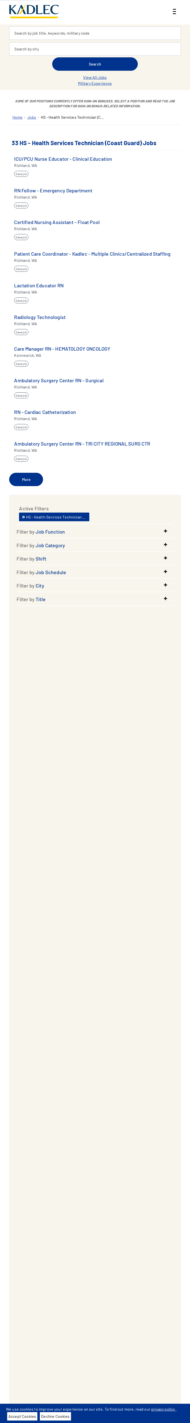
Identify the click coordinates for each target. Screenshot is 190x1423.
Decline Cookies (55, 1416)
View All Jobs (95, 77)
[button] (95, 531)
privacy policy (163, 1409)
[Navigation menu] (174, 7)
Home (17, 117)
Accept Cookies (22, 1416)
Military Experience (95, 83)
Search (95, 64)
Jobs (31, 117)
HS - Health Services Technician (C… (72, 117)
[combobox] (95, 33)
